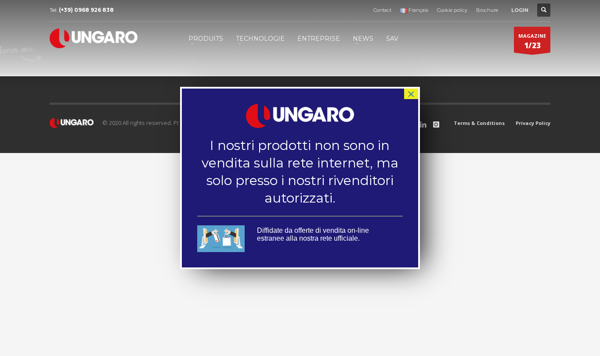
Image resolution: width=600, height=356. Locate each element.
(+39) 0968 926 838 (86, 10)
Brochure (487, 10)
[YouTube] (436, 124)
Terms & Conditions (479, 123)
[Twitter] (423, 124)
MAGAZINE (532, 41)
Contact (382, 10)
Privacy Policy (533, 123)
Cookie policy (452, 10)
